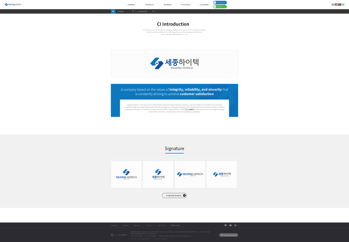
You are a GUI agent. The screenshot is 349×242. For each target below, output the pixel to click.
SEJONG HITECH (13, 4)
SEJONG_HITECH (119, 235)
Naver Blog (225, 225)
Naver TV (235, 225)
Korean (332, 4)
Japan (343, 4)
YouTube (230, 225)
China (339, 4)
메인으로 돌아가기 (113, 11)
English (336, 4)
